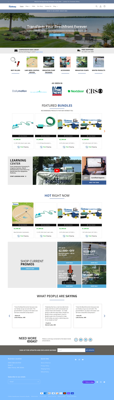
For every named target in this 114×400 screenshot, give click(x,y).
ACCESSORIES (65, 70)
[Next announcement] (105, 1)
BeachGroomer (16, 396)
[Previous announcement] (8, 1)
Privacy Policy (45, 366)
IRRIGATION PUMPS (82, 70)
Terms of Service (45, 363)
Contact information (71, 396)
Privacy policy (43, 396)
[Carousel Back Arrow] (9, 315)
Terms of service (52, 396)
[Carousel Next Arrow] (104, 131)
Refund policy (34, 396)
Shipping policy (61, 396)
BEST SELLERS (15, 70)
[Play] (57, 170)
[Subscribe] (38, 382)
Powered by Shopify (25, 396)
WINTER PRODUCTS (98, 70)
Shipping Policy (45, 369)
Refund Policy (45, 372)
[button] (28, 6)
